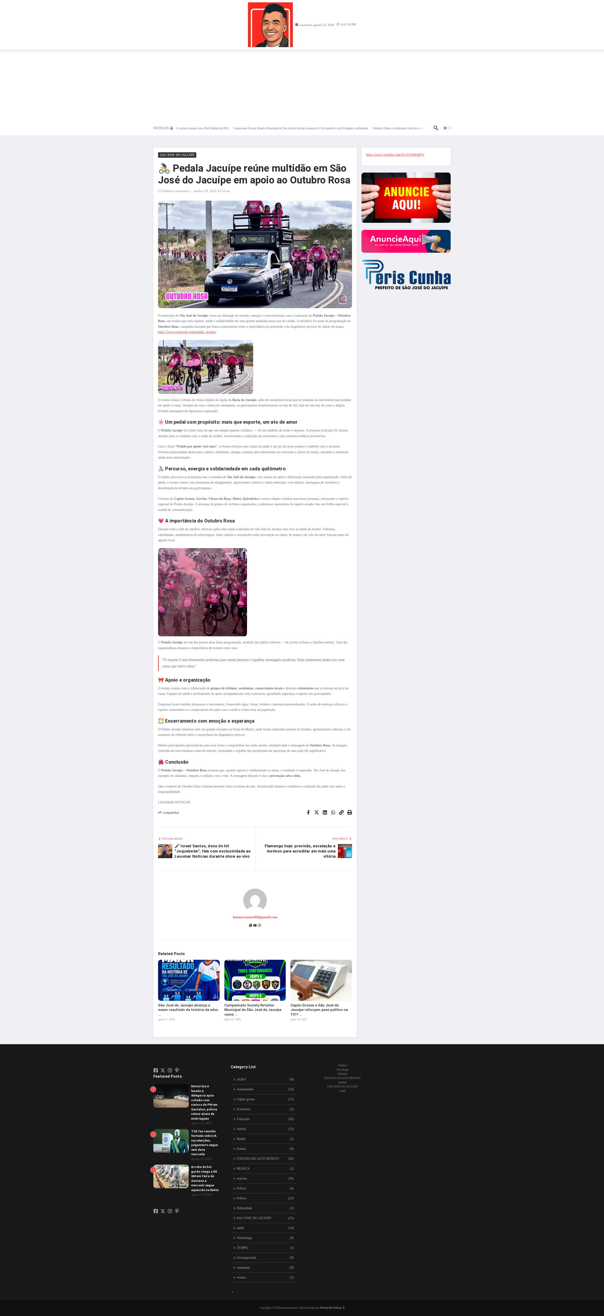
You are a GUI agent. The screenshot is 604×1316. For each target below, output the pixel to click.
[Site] (250, 926)
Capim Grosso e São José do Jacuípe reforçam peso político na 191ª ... (319, 1010)
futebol (342, 1082)
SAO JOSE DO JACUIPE (177, 155)
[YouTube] (255, 926)
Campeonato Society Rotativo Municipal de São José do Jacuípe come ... (252, 1010)
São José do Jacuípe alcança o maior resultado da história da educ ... (188, 1010)
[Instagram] (259, 926)
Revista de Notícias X (332, 1307)
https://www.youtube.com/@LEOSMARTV (395, 155)
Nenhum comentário (175, 191)
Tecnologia (342, 1069)
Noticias (342, 1074)
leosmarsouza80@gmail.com (255, 917)
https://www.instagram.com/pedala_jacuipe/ (187, 332)
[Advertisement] (302, 85)
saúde (342, 1091)
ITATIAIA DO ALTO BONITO (342, 1078)
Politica (342, 1065)
